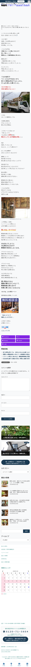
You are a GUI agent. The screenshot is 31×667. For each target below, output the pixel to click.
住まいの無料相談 (5, 562)
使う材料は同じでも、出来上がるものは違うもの (16, 352)
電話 (27, 665)
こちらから (21, 1)
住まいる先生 (14, 362)
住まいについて (6, 315)
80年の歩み (4, 558)
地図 (11, 665)
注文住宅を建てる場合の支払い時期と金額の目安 (16, 358)
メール (3, 402)
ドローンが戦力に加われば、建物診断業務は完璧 (16, 356)
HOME (4, 665)
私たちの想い (4, 546)
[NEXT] (28, 571)
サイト (3, 410)
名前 (3, 395)
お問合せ (19, 665)
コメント (4, 377)
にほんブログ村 (5, 330)
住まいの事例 (4, 555)
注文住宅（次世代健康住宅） (8, 549)
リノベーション (5, 552)
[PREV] (3, 571)
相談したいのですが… (7, 317)
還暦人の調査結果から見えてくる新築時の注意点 (16, 354)
